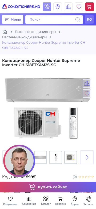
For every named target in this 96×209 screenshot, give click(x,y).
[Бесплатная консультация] (19, 161)
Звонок (88, 204)
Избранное (10, 204)
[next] (87, 157)
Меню (16, 19)
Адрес (75, 204)
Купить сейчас (52, 187)
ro (89, 19)
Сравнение (29, 203)
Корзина (60, 203)
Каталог (46, 203)
